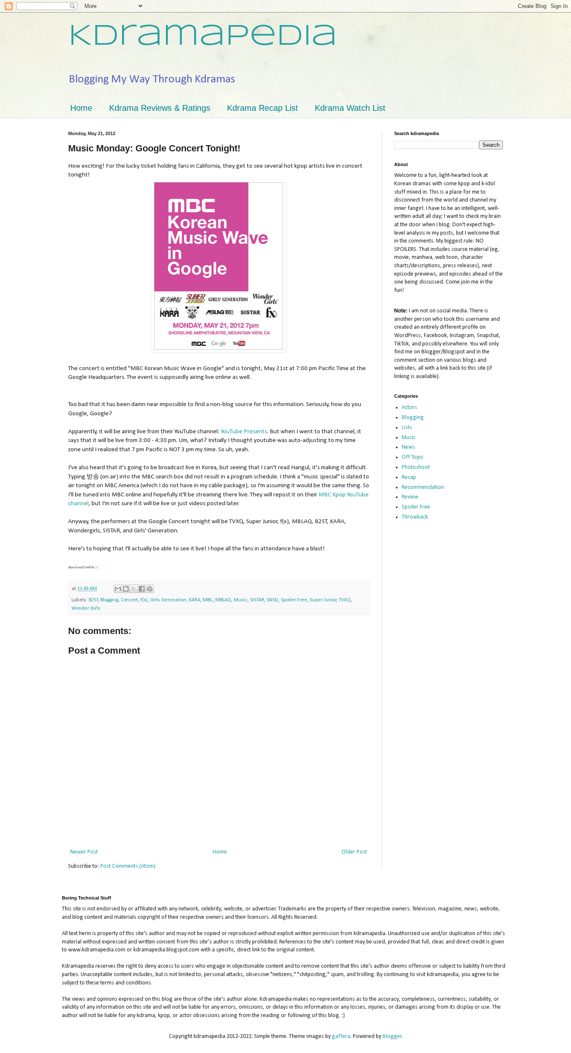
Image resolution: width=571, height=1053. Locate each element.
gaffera (341, 1036)
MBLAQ (223, 600)
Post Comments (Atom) (127, 866)
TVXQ (345, 600)
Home (81, 107)
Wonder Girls (85, 608)
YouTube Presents (244, 431)
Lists (407, 427)
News (408, 447)
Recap (409, 477)
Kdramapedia (202, 37)
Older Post (354, 852)
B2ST (93, 600)
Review (410, 497)
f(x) (144, 600)
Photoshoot (416, 467)
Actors (409, 407)
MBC (208, 600)
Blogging (109, 600)
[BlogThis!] (126, 589)
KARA (194, 600)
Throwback (415, 517)
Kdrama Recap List (262, 107)
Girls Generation (168, 600)
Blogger (392, 1036)
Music (240, 600)
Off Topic (412, 457)
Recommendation (423, 487)
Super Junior (323, 600)
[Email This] (118, 589)
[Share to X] (134, 589)
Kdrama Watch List (350, 107)
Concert (129, 600)
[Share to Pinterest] (149, 589)
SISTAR (257, 600)
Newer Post (84, 852)
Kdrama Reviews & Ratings (159, 107)
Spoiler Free (294, 600)
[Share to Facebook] (142, 589)
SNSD (272, 600)
